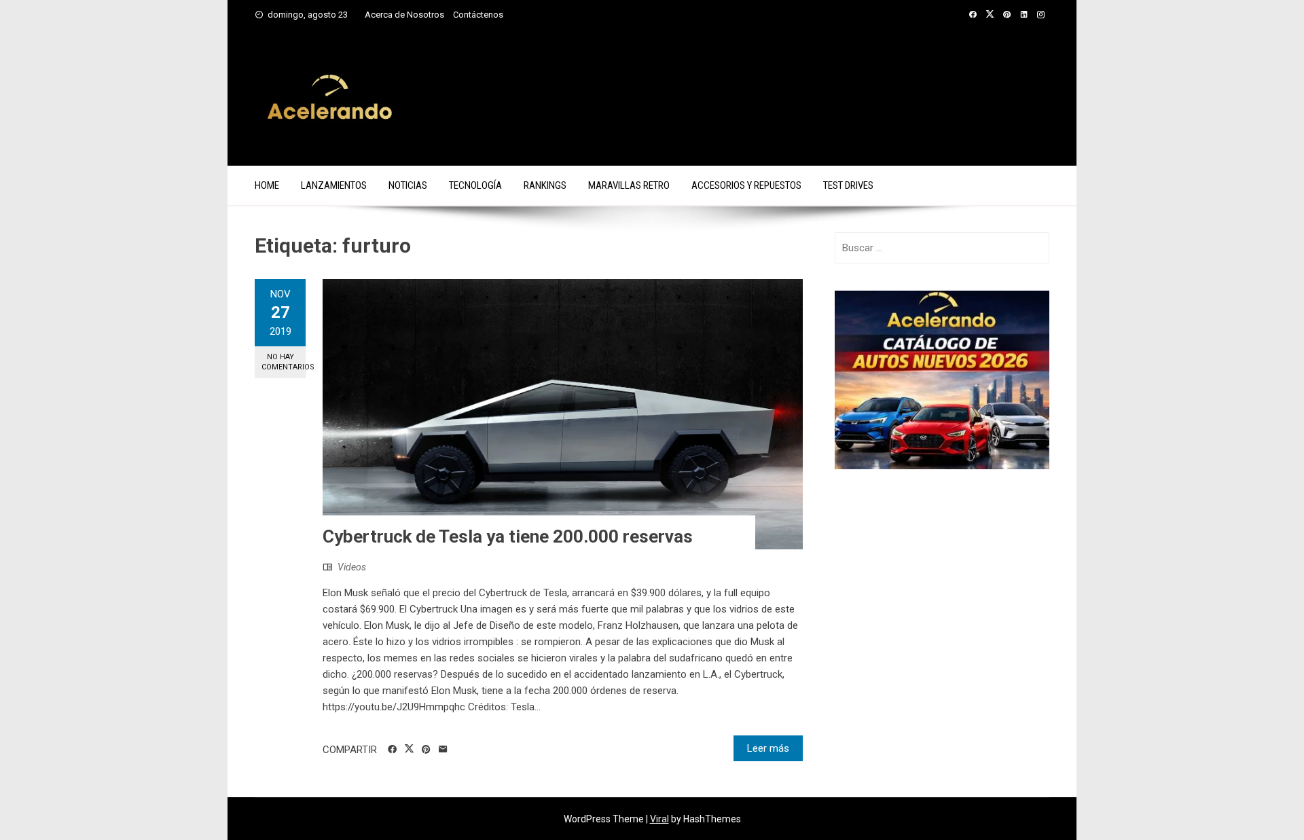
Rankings (545, 185)
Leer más (768, 748)
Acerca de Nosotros (404, 15)
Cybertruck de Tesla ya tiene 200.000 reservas (508, 536)
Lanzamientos (334, 185)
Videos (352, 567)
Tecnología (475, 185)
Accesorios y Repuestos (746, 185)
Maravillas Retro (629, 185)
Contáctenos (478, 15)
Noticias (407, 185)
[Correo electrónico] (443, 749)
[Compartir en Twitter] (409, 749)
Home (267, 185)
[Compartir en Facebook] (392, 749)
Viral (659, 819)
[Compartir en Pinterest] (426, 749)
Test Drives (848, 185)
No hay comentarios (283, 361)
